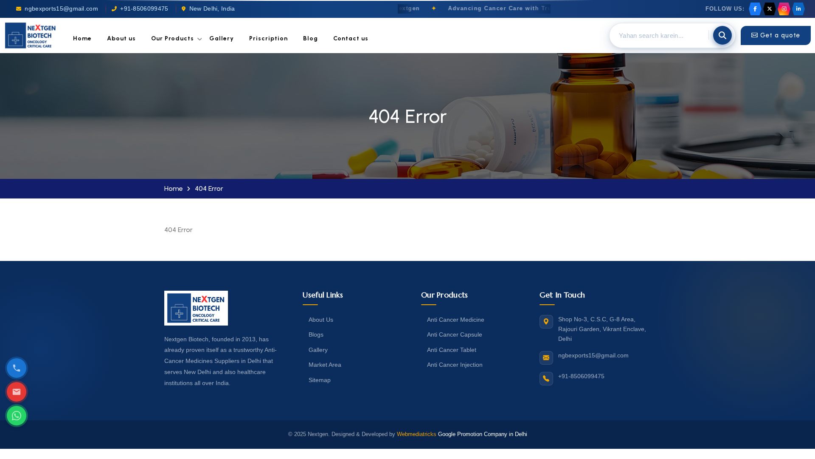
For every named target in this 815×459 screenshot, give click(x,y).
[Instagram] (784, 9)
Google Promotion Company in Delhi (482, 434)
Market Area (325, 364)
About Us (321, 319)
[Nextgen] (30, 35)
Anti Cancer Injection (455, 364)
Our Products (172, 38)
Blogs (316, 334)
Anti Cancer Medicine (455, 319)
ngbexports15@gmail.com (61, 9)
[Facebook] (755, 9)
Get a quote (780, 35)
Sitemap (320, 380)
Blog (310, 38)
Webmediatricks (416, 434)
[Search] (722, 35)
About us (121, 38)
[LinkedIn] (798, 9)
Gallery (221, 38)
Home (82, 38)
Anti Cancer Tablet (451, 349)
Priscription (268, 38)
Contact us (350, 38)
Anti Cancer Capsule (454, 334)
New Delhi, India (212, 9)
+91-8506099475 (144, 9)
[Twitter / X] (769, 9)
